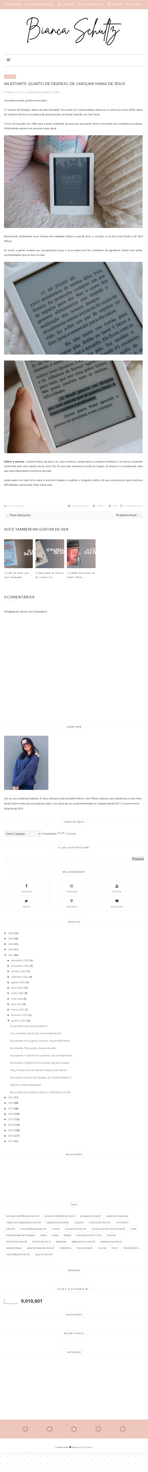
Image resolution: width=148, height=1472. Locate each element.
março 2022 (17, 1009)
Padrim (67, 1235)
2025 (10, 938)
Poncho (111, 1235)
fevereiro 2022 (19, 1015)
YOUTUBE (116, 891)
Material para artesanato (20, 1235)
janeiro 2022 (18, 1020)
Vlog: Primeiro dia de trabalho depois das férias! (38, 1070)
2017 (10, 1119)
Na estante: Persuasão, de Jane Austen (33, 1048)
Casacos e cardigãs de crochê (23, 1222)
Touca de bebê (84, 1248)
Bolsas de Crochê (90, 1216)
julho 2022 (17, 987)
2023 (10, 949)
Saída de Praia (13, 1248)
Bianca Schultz (16, 92)
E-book (55, 1229)
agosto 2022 (18, 982)
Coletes (78, 1222)
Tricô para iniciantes (18, 1254)
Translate (70, 833)
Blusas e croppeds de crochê (22, 1216)
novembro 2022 (20, 966)
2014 (10, 1135)
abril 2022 (16, 1004)
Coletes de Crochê (99, 1222)
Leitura (10, 76)
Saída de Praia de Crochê (40, 1248)
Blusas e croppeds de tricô (59, 1216)
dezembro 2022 (20, 960)
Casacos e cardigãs (117, 1216)
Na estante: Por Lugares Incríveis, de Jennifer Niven (40, 1040)
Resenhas (61, 1241)
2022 (10, 955)
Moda (55, 1235)
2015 (10, 1130)
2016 (10, 1124)
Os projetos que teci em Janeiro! (28, 1026)
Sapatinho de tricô (111, 1241)
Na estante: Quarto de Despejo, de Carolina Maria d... (41, 1077)
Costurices (122, 1222)
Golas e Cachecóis (75, 1229)
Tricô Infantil (131, 1248)
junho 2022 (17, 993)
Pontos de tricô (41, 1241)
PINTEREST (72, 906)
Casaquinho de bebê (57, 1222)
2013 (10, 1141)
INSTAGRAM (71, 891)
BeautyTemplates (84, 1447)
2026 (10, 933)
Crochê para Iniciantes (33, 1229)
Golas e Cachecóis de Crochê (108, 1229)
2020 (10, 1103)
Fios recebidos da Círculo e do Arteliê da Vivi (35, 1033)
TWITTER (26, 906)
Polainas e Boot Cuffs (89, 1235)
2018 (10, 1114)
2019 (10, 1108)
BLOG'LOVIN (117, 906)
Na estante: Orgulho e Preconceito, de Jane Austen (39, 1062)
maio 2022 (17, 998)
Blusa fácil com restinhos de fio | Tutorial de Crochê (40, 1092)
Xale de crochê (43, 1254)
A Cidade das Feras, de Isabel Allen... (81, 575)
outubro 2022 (19, 971)
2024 (10, 944)
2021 (10, 1097)
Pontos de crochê (16, 1241)
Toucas (102, 1248)
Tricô (114, 1248)
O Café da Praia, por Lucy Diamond (16, 575)
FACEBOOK (26, 891)
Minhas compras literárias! (25, 1085)
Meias (43, 1235)
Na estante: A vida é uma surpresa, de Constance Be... (41, 1055)
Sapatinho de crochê (83, 1241)
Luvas (133, 1229)
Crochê (10, 1229)
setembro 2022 (20, 977)
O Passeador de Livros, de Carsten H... (49, 575)
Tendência (65, 1248)
